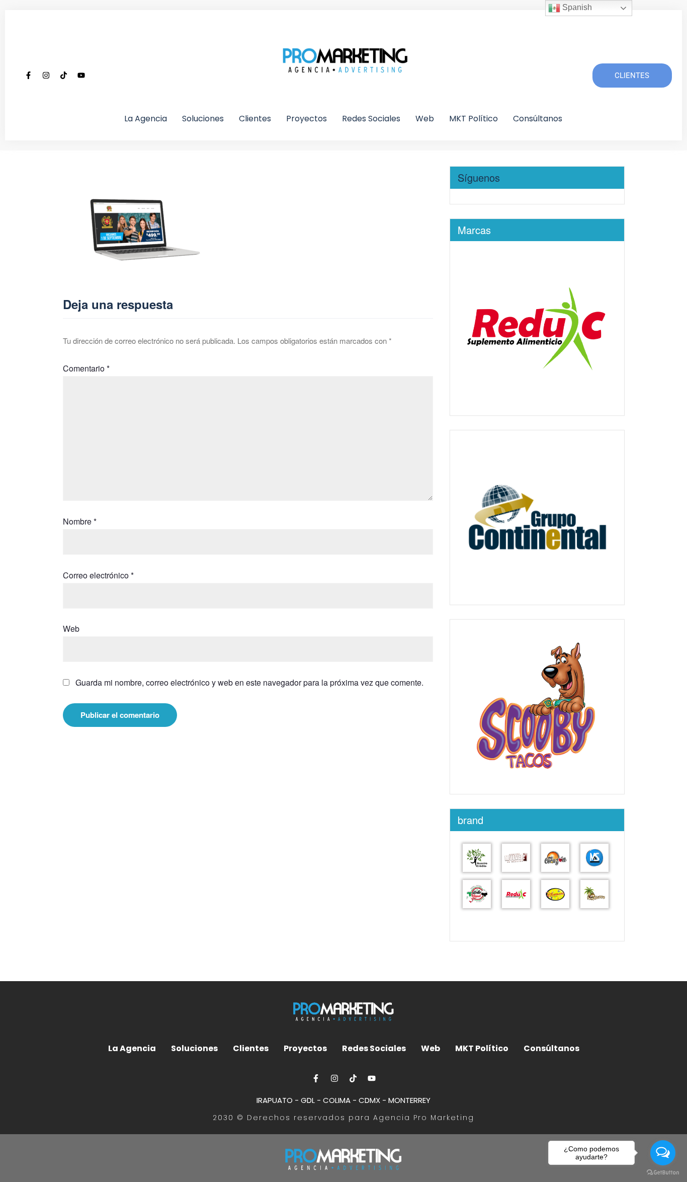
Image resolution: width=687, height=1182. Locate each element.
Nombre (80, 521)
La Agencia (145, 118)
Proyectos (306, 118)
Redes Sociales (371, 118)
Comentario (86, 368)
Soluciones (203, 118)
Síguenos (479, 177)
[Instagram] (46, 75)
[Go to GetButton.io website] (663, 1172)
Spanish (576, 7)
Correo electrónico (98, 575)
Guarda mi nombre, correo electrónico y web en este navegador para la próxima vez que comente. (249, 682)
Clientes (255, 118)
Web (424, 118)
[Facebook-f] (28, 75)
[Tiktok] (63, 75)
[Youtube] (81, 75)
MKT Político (473, 118)
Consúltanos (537, 118)
